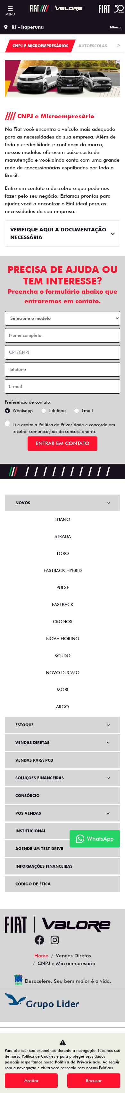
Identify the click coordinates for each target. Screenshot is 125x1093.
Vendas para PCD (34, 760)
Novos (22, 502)
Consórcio (27, 795)
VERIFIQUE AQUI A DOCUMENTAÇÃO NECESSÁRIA (58, 233)
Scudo (62, 655)
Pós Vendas (28, 813)
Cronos (62, 621)
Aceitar (31, 1080)
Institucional (30, 831)
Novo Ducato (62, 672)
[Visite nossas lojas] (85, 940)
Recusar (94, 1080)
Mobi (62, 689)
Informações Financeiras (43, 866)
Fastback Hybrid (63, 570)
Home (41, 956)
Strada (62, 536)
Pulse (62, 587)
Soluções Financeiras (39, 777)
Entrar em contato (62, 443)
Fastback (62, 604)
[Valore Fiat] (56, 8)
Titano (62, 519)
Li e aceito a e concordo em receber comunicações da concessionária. (64, 428)
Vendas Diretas (32, 742)
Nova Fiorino (62, 638)
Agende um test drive (39, 848)
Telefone (57, 410)
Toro (62, 553)
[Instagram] (55, 940)
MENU (10, 14)
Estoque (24, 724)
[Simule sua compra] (70, 940)
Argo (62, 706)
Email (87, 410)
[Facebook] (39, 940)
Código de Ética (33, 884)
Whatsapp (23, 410)
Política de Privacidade (61, 424)
